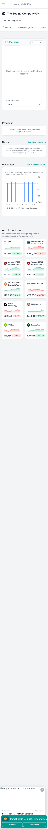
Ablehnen (12, 825)
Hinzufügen (12, 20)
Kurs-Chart (14, 42)
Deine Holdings (25, 27)
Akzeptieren (34, 825)
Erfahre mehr (40, 819)
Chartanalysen (12, 100)
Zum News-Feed (35, 142)
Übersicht (7, 27)
